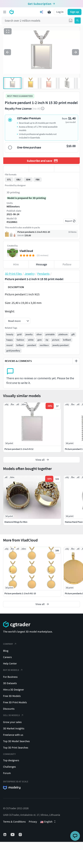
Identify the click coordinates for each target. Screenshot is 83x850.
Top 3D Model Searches (16, 741)
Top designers (11, 760)
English (46, 822)
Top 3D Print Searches (15, 747)
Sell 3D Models (11, 715)
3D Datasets (10, 683)
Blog (5, 650)
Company (8, 643)
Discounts (8, 708)
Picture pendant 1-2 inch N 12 (18, 449)
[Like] (16, 169)
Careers (7, 657)
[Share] (67, 169)
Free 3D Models (12, 696)
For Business (10, 677)
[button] (71, 20)
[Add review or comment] (76, 361)
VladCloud (26, 251)
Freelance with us (13, 735)
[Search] (78, 20)
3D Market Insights (13, 728)
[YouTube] (13, 834)
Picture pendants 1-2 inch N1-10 (20, 593)
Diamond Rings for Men (15, 521)
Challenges (9, 766)
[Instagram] (21, 834)
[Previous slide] (7, 52)
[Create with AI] (41, 12)
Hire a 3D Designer (13, 689)
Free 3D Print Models (15, 702)
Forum (7, 773)
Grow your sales (12, 722)
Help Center (10, 663)
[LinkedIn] (5, 834)
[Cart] (49, 12)
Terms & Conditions (14, 821)
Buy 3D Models (11, 669)
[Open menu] (5, 12)
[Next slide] (75, 52)
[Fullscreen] (8, 31)
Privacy (33, 821)
